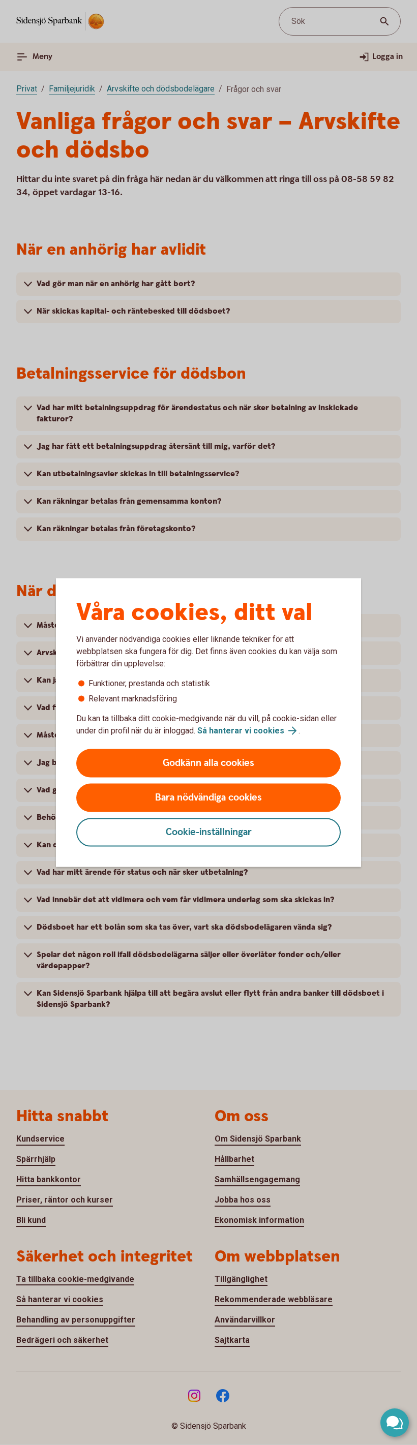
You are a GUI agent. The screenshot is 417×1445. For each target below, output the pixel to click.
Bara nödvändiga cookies (208, 797)
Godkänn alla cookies (208, 763)
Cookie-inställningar (209, 832)
